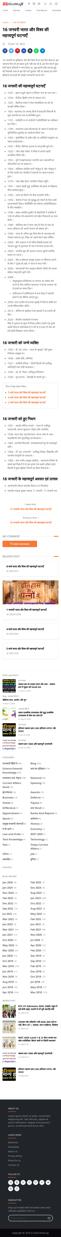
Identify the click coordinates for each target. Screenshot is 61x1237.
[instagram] (33, 4)
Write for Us (14, 1160)
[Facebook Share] (5, 50)
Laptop (28, 10)
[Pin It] (17, 50)
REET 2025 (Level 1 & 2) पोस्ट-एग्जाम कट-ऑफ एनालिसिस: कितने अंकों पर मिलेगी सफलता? (37, 1039)
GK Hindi (22, 680)
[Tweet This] (11, 50)
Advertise (13, 1142)
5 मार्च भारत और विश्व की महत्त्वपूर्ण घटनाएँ (26, 392)
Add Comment (21, 543)
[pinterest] (29, 1182)
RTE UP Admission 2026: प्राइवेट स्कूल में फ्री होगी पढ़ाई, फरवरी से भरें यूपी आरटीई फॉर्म (37, 1008)
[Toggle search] (51, 4)
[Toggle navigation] (56, 3)
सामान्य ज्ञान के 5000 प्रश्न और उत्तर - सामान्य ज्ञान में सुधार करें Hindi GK (36, 686)
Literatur (16, 10)
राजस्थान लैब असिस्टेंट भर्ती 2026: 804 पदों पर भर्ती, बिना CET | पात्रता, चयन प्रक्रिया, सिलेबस (38, 1023)
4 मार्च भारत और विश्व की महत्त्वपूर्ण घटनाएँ (26, 397)
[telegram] (10, 1182)
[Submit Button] (49, 1218)
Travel (5, 10)
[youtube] (38, 4)
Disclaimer (13, 1146)
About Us (13, 1151)
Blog (5, 696)
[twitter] (48, 1182)
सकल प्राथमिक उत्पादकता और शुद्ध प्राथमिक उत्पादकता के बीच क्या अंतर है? (35, 714)
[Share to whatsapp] (36, 50)
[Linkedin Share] (23, 50)
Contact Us (13, 1164)
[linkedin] (23, 1182)
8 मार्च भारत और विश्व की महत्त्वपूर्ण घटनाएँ (25, 566)
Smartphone (41, 10)
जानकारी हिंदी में (13, 696)
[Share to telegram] (42, 50)
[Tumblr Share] (30, 50)
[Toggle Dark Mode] (45, 3)
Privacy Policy (15, 1155)
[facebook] (28, 4)
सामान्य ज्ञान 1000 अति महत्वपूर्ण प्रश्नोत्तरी (35, 743)
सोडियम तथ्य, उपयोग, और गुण (14, 699)
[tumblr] (16, 1182)
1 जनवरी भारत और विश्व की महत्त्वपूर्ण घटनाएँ (26, 609)
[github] (16, 1188)
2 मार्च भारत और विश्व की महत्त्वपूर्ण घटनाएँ (26, 402)
